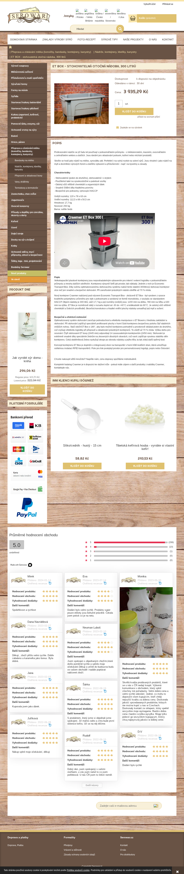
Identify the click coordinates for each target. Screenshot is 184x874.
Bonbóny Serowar (20, 267)
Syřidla (14, 96)
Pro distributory (127, 854)
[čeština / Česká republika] (99, 15)
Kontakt (124, 845)
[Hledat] (120, 29)
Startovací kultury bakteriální (26, 102)
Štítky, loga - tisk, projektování (26, 261)
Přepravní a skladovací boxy (28, 175)
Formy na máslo (19, 90)
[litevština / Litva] (121, 14)
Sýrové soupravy (20, 66)
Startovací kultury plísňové (25, 108)
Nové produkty (18, 273)
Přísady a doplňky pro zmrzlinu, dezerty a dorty (27, 214)
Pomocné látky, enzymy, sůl (25, 124)
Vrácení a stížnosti (73, 850)
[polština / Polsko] (80, 14)
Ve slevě (15, 279)
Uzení (14, 227)
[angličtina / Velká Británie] (89, 15)
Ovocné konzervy (20, 206)
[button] (128, 127)
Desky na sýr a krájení (22, 240)
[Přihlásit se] (156, 805)
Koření (14, 221)
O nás (123, 850)
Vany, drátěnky (22, 182)
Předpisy (68, 845)
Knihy (14, 246)
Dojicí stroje (17, 233)
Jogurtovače (17, 200)
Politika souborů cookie (78, 870)
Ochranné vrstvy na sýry (24, 130)
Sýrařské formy (19, 84)
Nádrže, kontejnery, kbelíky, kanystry (28, 168)
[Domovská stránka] (29, 14)
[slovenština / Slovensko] (110, 15)
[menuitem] (24, 39)
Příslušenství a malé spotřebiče (27, 78)
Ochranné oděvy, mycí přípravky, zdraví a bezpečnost (26, 253)
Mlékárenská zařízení (22, 72)
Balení (14, 136)
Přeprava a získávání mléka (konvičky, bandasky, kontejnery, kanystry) (25, 151)
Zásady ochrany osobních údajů (79, 854)
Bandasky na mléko (24, 160)
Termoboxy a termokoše (26, 188)
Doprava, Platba (15, 845)
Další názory (92, 785)
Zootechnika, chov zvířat (23, 194)
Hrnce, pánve (18, 142)
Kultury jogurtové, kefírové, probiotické (25, 116)
